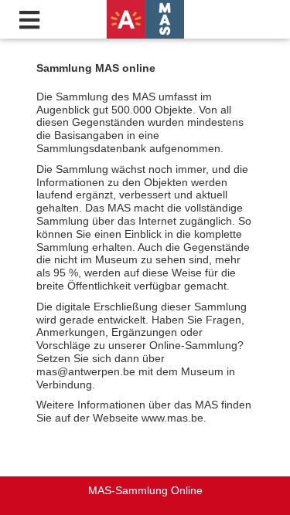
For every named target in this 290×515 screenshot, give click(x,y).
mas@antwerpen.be (85, 371)
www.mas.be (172, 418)
